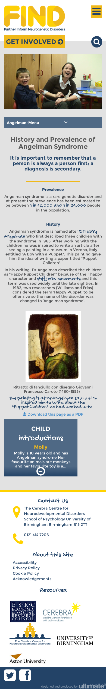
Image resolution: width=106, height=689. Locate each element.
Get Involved (32, 42)
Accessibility (25, 562)
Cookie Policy (26, 573)
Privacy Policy (26, 567)
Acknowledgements (32, 578)
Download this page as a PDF (54, 414)
